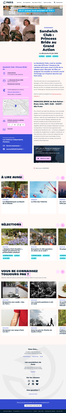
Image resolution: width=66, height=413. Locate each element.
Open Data (41, 411)
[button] (16, 106)
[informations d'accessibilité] (16, 124)
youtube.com (56, 148)
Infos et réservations (13, 92)
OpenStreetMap (23, 114)
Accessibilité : (22, 411)
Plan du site (60, 411)
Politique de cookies (50, 411)
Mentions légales (7, 411)
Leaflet (16, 114)
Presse (35, 411)
